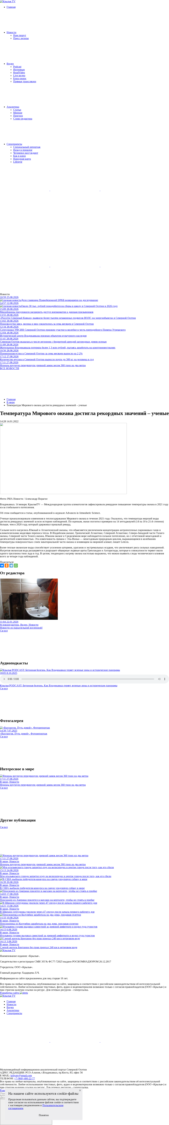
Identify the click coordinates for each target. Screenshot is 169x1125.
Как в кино (19, 155)
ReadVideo (19, 72)
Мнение (17, 112)
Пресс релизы (21, 38)
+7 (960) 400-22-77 (24, 1078)
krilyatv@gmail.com (21, 1075)
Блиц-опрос (19, 78)
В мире (11, 402)
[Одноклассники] (7, 566)
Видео (10, 63)
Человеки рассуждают (25, 153)
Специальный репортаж (26, 147)
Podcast (17, 66)
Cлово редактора (22, 118)
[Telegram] (11, 566)
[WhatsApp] (16, 566)
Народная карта (22, 158)
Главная (11, 7)
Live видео (19, 75)
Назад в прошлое (22, 150)
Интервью (19, 69)
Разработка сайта (10, 992)
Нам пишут (19, 35)
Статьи (17, 109)
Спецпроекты (14, 144)
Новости (11, 32)
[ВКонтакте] (2, 566)
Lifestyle (17, 161)
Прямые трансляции (24, 81)
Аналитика (13, 106)
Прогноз (18, 115)
